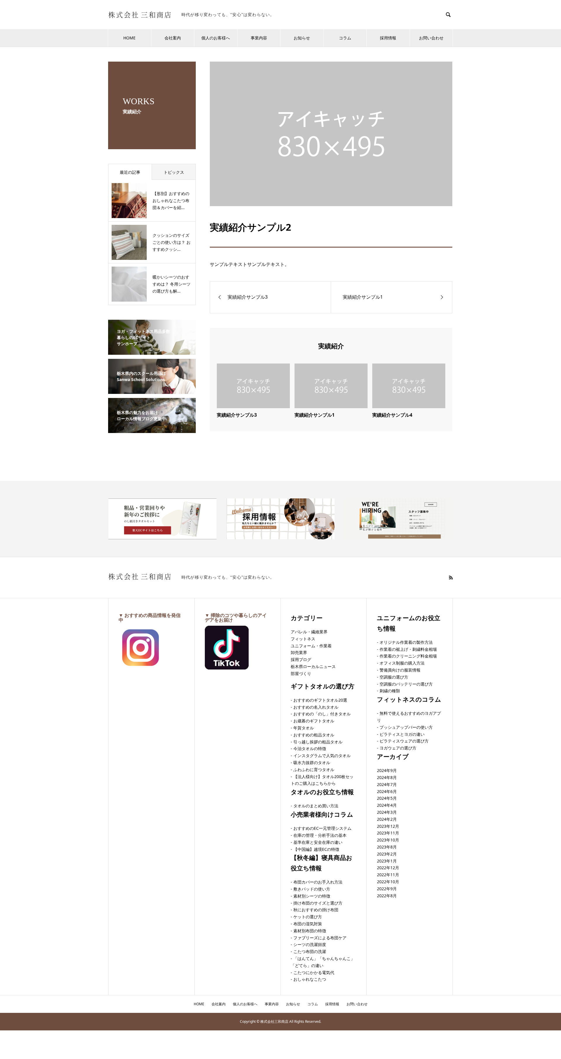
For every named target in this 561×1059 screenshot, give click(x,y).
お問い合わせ (431, 38)
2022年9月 (387, 888)
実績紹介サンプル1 (315, 415)
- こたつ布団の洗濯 (308, 951)
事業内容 (259, 38)
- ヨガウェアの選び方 (396, 748)
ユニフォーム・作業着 (311, 645)
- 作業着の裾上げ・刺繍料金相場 (407, 649)
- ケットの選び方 (306, 916)
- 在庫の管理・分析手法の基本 (319, 835)
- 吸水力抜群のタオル (310, 762)
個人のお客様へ (215, 38)
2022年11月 (388, 874)
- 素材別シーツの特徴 (310, 896)
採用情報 (388, 38)
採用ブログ (301, 659)
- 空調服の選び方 (392, 677)
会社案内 (173, 38)
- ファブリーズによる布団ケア (319, 937)
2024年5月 (387, 798)
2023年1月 (387, 861)
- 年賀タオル (302, 728)
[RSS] (451, 577)
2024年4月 (387, 805)
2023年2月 (387, 854)
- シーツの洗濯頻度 (308, 944)
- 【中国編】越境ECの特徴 (315, 849)
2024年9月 (387, 770)
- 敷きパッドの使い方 (310, 889)
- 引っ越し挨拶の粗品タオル (316, 742)
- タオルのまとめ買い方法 (314, 805)
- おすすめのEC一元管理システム (321, 828)
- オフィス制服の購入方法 (401, 663)
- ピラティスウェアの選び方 (403, 741)
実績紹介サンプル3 (237, 415)
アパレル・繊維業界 (309, 631)
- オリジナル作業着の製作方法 (405, 642)
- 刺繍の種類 (388, 690)
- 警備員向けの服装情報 (398, 670)
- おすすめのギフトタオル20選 (319, 700)
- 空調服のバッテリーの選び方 (405, 684)
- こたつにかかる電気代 (312, 972)
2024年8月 (387, 777)
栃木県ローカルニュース (313, 666)
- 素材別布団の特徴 (308, 930)
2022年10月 (388, 881)
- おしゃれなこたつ (308, 979)
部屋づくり (301, 673)
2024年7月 (387, 784)
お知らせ (302, 38)
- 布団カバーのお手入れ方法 (316, 882)
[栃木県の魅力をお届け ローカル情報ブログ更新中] (152, 429)
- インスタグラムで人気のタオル (321, 755)
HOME (129, 38)
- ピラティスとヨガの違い (401, 734)
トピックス (174, 172)
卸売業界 (299, 652)
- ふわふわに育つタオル (312, 769)
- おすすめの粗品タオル (312, 735)
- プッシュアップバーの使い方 (405, 727)
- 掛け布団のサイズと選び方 (316, 903)
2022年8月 (387, 895)
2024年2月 (387, 819)
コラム (345, 38)
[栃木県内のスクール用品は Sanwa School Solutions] (152, 390)
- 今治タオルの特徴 (308, 748)
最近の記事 (130, 172)
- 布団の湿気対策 (306, 923)
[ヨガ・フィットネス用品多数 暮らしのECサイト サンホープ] (152, 351)
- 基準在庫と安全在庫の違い (316, 842)
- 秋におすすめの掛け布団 (314, 909)
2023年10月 (388, 840)
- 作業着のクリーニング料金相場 (407, 656)
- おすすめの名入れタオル (314, 707)
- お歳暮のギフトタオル (312, 721)
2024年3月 (387, 812)
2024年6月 (387, 791)
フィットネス (303, 638)
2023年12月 (388, 826)
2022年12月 (388, 867)
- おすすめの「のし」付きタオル (321, 714)
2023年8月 (387, 847)
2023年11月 (388, 833)
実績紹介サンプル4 (392, 415)
